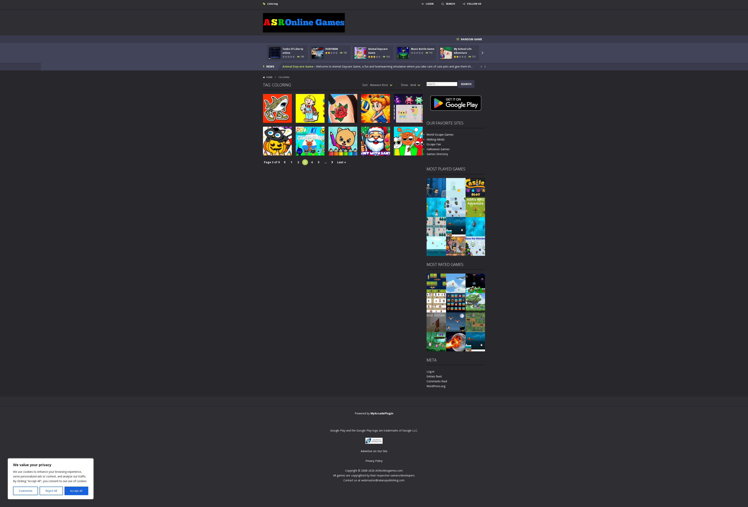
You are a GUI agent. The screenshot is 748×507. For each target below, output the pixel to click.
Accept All (76, 491)
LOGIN (430, 3)
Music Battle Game (422, 49)
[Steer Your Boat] (436, 207)
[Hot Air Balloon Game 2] (456, 283)
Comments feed (437, 381)
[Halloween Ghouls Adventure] (456, 322)
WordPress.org (436, 386)
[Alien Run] (456, 187)
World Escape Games (440, 134)
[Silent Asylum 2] (436, 322)
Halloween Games (438, 149)
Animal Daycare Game (297, 66)
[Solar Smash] (456, 341)
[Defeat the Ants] (475, 322)
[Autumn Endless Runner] (456, 246)
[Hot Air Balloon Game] (436, 246)
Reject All (51, 491)
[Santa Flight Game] (456, 226)
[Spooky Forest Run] (436, 187)
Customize (25, 491)
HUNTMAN (331, 49)
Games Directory (437, 154)
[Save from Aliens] (475, 283)
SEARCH (450, 3)
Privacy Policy (374, 461)
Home (269, 77)
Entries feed (434, 376)
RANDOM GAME (471, 39)
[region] (51, 478)
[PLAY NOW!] (274, 52)
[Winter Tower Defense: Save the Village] (456, 207)
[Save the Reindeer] (475, 246)
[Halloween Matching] (456, 302)
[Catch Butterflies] (475, 302)
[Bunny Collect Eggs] (436, 341)
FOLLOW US (474, 3)
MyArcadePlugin (381, 413)
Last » (341, 162)
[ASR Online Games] (304, 22)
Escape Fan (434, 144)
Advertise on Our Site (374, 451)
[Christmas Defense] (436, 226)
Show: (404, 85)
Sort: (365, 85)
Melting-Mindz (436, 139)
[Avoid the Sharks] (475, 226)
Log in (430, 371)
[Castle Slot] (475, 187)
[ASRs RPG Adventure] (475, 207)
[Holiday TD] (436, 302)
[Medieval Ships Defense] (436, 283)
